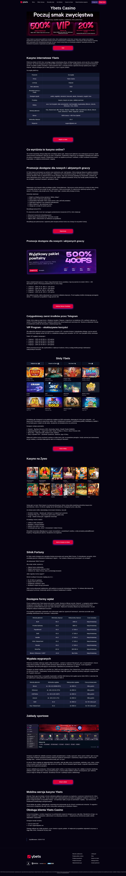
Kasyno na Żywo (53, 363)
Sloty (89, 363)
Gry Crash (71, 363)
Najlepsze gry (34, 363)
